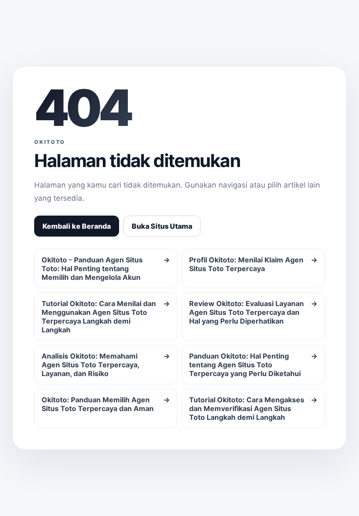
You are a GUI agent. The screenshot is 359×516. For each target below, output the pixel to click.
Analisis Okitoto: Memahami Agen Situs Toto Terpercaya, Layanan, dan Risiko (106, 365)
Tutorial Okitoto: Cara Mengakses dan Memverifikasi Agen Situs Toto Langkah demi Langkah (253, 408)
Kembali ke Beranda (76, 226)
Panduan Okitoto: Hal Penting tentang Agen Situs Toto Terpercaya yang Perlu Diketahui (253, 365)
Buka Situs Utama (162, 226)
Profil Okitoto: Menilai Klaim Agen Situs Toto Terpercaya (253, 264)
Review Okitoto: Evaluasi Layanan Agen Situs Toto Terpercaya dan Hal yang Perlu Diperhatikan (253, 312)
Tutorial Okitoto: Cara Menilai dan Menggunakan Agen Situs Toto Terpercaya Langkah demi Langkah (106, 316)
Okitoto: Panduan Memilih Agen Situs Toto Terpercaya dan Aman (106, 404)
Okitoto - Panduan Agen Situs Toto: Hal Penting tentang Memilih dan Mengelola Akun (106, 268)
